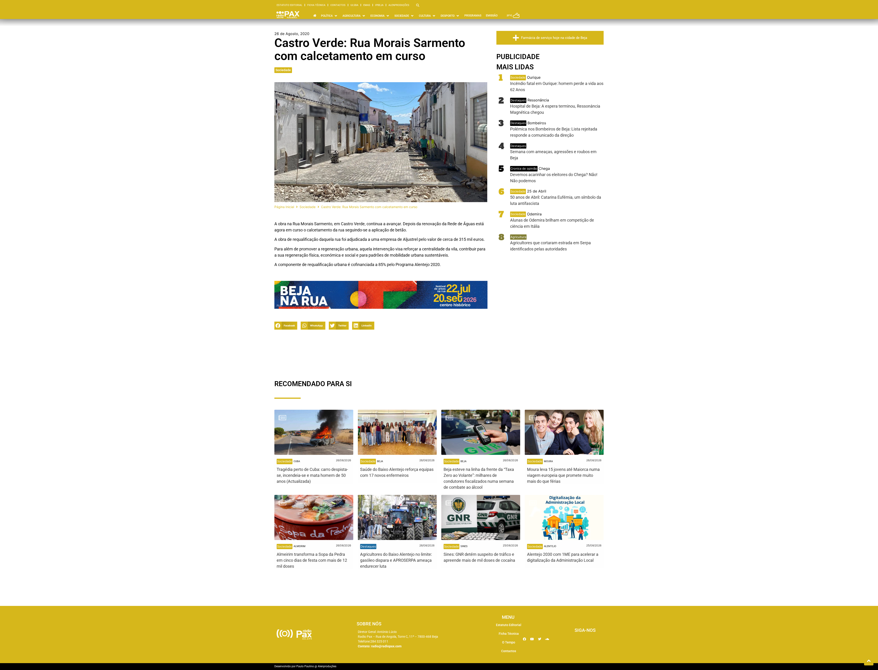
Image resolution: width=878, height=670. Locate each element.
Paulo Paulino (305, 666)
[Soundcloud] (547, 639)
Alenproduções (398, 5)
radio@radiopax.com (386, 646)
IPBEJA (379, 5)
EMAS (366, 5)
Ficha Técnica (316, 5)
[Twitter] (539, 639)
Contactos (337, 5)
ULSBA (354, 5)
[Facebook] (524, 639)
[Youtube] (532, 639)
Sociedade (283, 70)
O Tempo (508, 642)
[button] (285, 326)
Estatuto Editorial (289, 5)
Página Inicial (284, 207)
